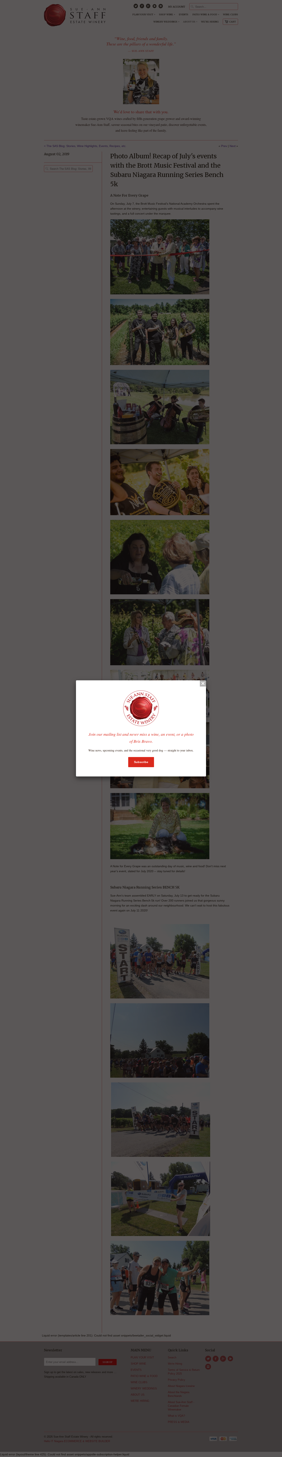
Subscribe (141, 762)
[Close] (203, 683)
